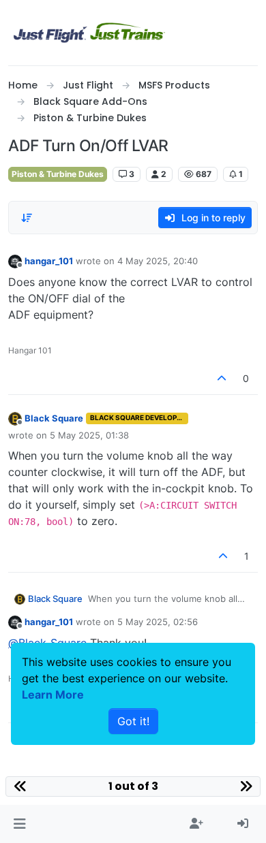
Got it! (133, 721)
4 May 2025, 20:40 (157, 260)
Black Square (54, 418)
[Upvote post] (222, 378)
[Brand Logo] (89, 32)
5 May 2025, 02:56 (157, 621)
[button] (19, 824)
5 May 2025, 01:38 (89, 435)
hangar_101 (49, 260)
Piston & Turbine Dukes (58, 174)
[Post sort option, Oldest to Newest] (26, 218)
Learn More (53, 694)
